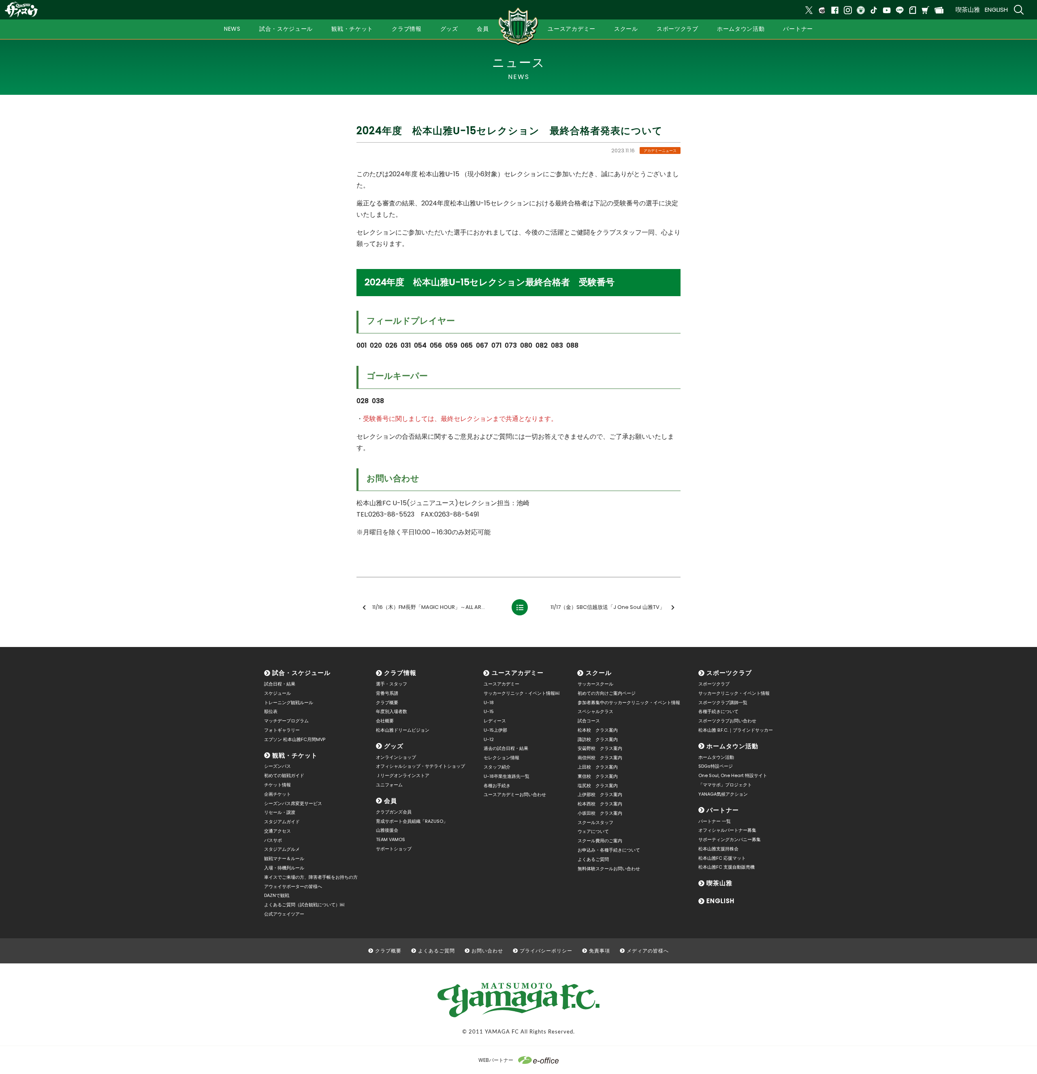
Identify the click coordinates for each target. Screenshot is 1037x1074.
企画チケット (277, 794)
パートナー (722, 810)
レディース (495, 720)
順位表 (270, 711)
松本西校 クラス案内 (600, 804)
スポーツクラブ (729, 672)
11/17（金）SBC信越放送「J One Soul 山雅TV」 (608, 607)
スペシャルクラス (595, 711)
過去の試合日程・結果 (506, 748)
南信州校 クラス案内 (600, 757)
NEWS (232, 29)
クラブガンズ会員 (394, 812)
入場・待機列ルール (284, 868)
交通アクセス (277, 831)
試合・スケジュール (301, 672)
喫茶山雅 (968, 9)
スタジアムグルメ (282, 849)
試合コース (589, 720)
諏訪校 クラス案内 (598, 739)
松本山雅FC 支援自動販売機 (726, 867)
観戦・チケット (295, 755)
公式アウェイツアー (284, 914)
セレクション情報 (501, 757)
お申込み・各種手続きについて (609, 850)
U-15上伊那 (495, 730)
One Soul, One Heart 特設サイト (732, 775)
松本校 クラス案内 (598, 730)
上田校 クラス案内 (598, 767)
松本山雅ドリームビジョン (402, 730)
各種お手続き (497, 785)
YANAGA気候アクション (723, 794)
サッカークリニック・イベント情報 (734, 693)
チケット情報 (277, 784)
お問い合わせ (487, 950)
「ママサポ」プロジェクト (725, 784)
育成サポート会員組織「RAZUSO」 (412, 821)
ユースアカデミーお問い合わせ (515, 794)
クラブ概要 (387, 702)
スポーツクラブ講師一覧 (722, 702)
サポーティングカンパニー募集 (729, 839)
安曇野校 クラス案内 (600, 748)
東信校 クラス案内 (598, 776)
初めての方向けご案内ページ (607, 693)
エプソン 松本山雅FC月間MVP (294, 739)
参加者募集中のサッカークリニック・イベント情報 (629, 702)
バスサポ (273, 840)
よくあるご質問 (593, 859)
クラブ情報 (400, 672)
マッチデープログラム (286, 720)
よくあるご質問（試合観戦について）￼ (304, 904)
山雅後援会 (387, 830)
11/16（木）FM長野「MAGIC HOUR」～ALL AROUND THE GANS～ (438, 607)
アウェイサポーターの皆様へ (293, 886)
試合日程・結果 (279, 684)
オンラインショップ (396, 757)
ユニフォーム (389, 784)
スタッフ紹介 (497, 767)
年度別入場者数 (391, 711)
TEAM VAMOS (390, 839)
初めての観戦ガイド (284, 775)
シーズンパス (277, 766)
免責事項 (599, 950)
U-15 (489, 711)
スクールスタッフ (595, 822)
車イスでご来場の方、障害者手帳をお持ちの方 (311, 877)
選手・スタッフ (391, 684)
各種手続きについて (718, 711)
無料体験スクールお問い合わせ (609, 868)
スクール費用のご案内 (600, 840)
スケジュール (277, 693)
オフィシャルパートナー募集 (727, 830)
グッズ (393, 746)
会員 (390, 800)
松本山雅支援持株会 (718, 849)
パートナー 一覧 (714, 821)
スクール (599, 672)
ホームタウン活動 (732, 746)
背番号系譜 (387, 693)
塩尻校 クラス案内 (598, 785)
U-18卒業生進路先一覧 (506, 776)
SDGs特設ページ (715, 766)
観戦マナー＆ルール (284, 858)
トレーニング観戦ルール (288, 702)
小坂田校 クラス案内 (600, 813)
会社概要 (385, 720)
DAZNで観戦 (276, 895)
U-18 (489, 702)
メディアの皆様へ (648, 950)
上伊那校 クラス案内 (600, 794)
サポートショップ (394, 849)
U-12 (489, 739)
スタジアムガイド (282, 821)
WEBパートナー (495, 1060)
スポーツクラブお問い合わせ (727, 720)
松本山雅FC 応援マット (722, 858)
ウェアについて (593, 831)
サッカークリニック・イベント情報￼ (521, 693)
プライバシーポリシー (546, 950)
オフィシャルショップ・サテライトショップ (420, 766)
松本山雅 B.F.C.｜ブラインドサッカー (735, 730)
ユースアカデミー (518, 672)
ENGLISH (996, 9)
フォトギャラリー (282, 730)
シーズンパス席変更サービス (293, 803)
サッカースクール (595, 684)
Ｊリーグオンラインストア (402, 775)
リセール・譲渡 (279, 812)
